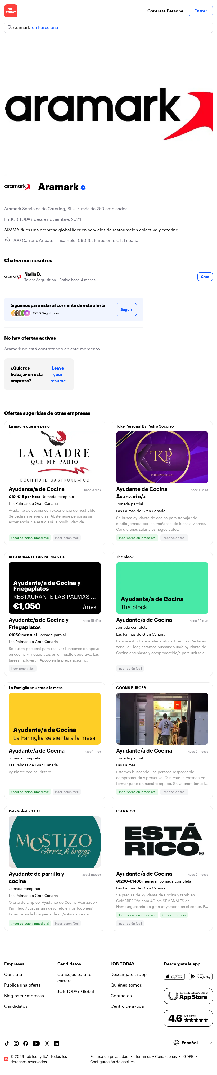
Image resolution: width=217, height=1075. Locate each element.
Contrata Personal (165, 10)
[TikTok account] (6, 1043)
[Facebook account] (25, 1043)
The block (125, 557)
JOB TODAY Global (75, 991)
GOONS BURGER (131, 687)
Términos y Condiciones (156, 1056)
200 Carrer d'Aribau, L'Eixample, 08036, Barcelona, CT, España (75, 240)
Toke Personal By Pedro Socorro (145, 426)
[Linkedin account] (56, 1043)
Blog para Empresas (24, 995)
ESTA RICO (125, 811)
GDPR (188, 1056)
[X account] (46, 1043)
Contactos (121, 995)
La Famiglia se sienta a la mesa (36, 687)
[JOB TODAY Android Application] (201, 976)
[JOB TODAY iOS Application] (174, 976)
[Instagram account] (16, 1043)
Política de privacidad (109, 1056)
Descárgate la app (129, 974)
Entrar (200, 10)
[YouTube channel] (36, 1043)
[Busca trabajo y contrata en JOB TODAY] (10, 10)
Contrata (13, 974)
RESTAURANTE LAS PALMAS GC (37, 557)
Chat (205, 276)
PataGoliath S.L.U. (24, 811)
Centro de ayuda (127, 1006)
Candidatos (16, 1006)
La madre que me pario (29, 426)
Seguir (126, 309)
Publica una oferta (22, 984)
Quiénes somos (126, 984)
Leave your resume (58, 374)
